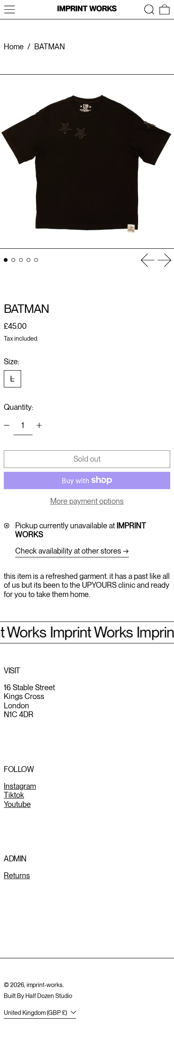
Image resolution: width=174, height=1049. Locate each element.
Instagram (20, 786)
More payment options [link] (87, 501)
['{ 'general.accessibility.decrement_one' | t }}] (7, 425)
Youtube (17, 804)
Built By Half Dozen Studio (38, 995)
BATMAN (49, 46)
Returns (17, 875)
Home (14, 46)
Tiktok (14, 795)
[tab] (6, 260)
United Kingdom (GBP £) (36, 1012)
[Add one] (39, 425)
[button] (149, 9)
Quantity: (18, 407)
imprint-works (45, 984)
